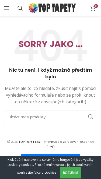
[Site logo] (52, 7)
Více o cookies (45, 172)
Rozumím (70, 172)
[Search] (20, 8)
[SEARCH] (91, 117)
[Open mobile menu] (6, 8)
